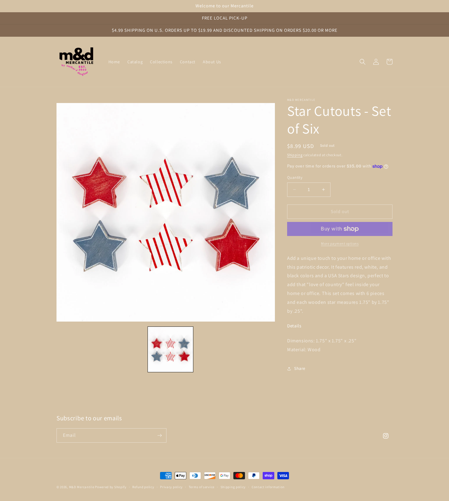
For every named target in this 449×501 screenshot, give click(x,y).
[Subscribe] (159, 435)
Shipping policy (233, 487)
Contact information (268, 487)
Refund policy (143, 487)
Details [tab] (294, 326)
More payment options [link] (340, 243)
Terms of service (201, 487)
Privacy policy (171, 487)
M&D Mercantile (81, 487)
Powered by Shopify (110, 487)
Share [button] (299, 368)
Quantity (294, 177)
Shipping (295, 155)
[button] (362, 61)
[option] (166, 212)
